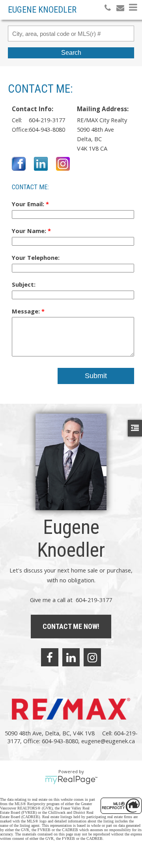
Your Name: (30, 231)
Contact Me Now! (71, 626)
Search (71, 52)
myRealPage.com (71, 779)
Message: (26, 311)
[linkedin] (71, 657)
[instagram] (92, 657)
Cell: (17, 120)
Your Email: (29, 204)
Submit (96, 376)
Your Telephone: (36, 257)
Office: (20, 129)
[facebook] (49, 657)
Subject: (24, 284)
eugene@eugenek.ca (108, 741)
